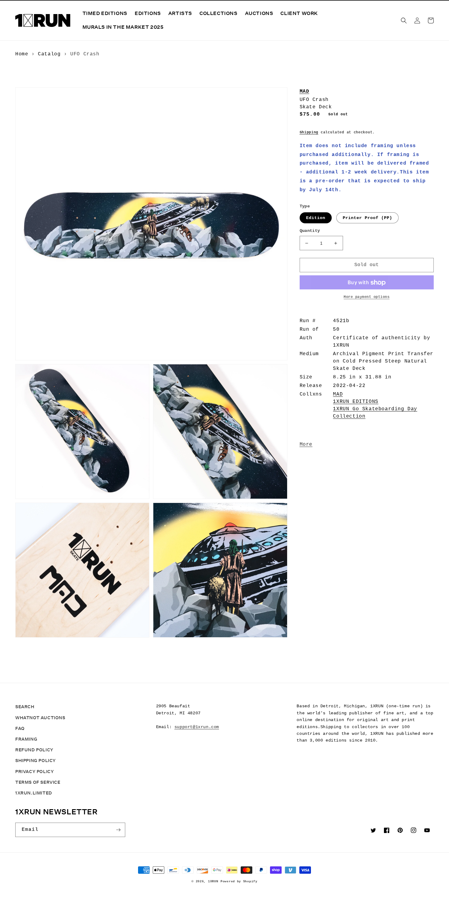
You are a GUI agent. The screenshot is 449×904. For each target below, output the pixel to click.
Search (25, 706)
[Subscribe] (118, 830)
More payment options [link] (366, 297)
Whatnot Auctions (40, 717)
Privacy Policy (34, 771)
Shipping (309, 132)
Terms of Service (37, 782)
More (306, 445)
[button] (404, 20)
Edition (315, 218)
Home (21, 54)
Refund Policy (34, 750)
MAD (304, 91)
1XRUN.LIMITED (33, 793)
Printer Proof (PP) (367, 218)
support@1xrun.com (196, 726)
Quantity (310, 231)
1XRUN (213, 881)
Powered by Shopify (239, 881)
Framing (26, 739)
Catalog (49, 54)
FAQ (20, 728)
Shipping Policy (35, 760)
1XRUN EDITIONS (355, 402)
